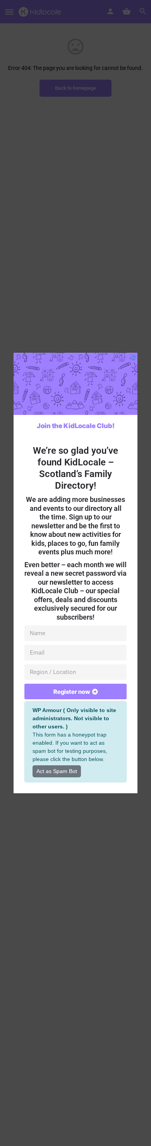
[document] (75, 573)
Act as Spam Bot (56, 771)
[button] (133, 357)
